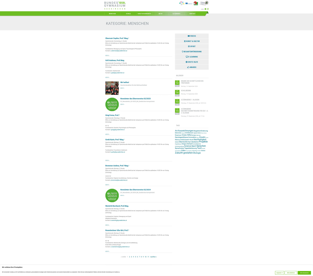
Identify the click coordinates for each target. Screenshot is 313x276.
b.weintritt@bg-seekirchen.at (119, 220)
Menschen (112, 13)
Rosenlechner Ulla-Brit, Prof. (117, 230)
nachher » (153, 257)
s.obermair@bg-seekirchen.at (119, 51)
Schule (128, 13)
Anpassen (279, 272)
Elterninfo (176, 13)
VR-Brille (199, 150)
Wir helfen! (124, 82)
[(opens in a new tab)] (112, 195)
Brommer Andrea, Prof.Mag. (117, 166)
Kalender (179, 76)
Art (176, 130)
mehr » (107, 55)
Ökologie (197, 153)
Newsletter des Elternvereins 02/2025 (135, 99)
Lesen (207, 137)
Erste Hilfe (186, 135)
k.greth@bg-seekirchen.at (118, 152)
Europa (193, 135)
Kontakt (193, 13)
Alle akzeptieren (304, 272)
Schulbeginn (186, 91)
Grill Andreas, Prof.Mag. (115, 60)
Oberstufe (183, 142)
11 (148, 257)
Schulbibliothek (197, 144)
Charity (183, 133)
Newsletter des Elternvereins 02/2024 (135, 190)
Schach (190, 144)
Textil (199, 148)
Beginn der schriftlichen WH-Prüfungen (192, 82)
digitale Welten (197, 133)
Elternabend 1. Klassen (190, 100)
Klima (198, 137)
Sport (194, 146)
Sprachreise (179, 148)
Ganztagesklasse (181, 137)
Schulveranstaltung (179, 146)
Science (187, 146)
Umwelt (203, 148)
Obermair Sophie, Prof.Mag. (117, 38)
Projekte (203, 141)
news (177, 142)
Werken (203, 150)
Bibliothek (178, 133)
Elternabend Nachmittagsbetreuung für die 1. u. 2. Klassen (194, 111)
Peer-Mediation (193, 142)
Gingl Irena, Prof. (112, 115)
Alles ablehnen (291, 272)
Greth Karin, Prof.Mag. (114, 140)
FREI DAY (198, 135)
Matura (177, 139)
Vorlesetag (194, 150)
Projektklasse (178, 144)
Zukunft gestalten (184, 152)
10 (145, 257)
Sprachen (201, 146)
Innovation (192, 137)
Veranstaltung (178, 150)
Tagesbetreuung (190, 148)
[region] (156, 270)
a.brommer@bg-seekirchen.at (119, 180)
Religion (184, 144)
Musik (191, 139)
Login (202, 9)
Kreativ (202, 137)
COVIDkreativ (189, 133)
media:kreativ (184, 140)
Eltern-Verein (204, 133)
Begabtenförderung (201, 131)
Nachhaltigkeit (200, 139)
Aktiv (160, 13)
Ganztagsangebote (144, 13)
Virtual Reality (189, 150)
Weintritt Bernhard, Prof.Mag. (117, 206)
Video (183, 150)
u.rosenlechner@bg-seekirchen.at (120, 247)
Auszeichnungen (186, 130)
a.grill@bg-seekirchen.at (117, 73)
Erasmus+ (178, 135)
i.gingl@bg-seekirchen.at (118, 129)
